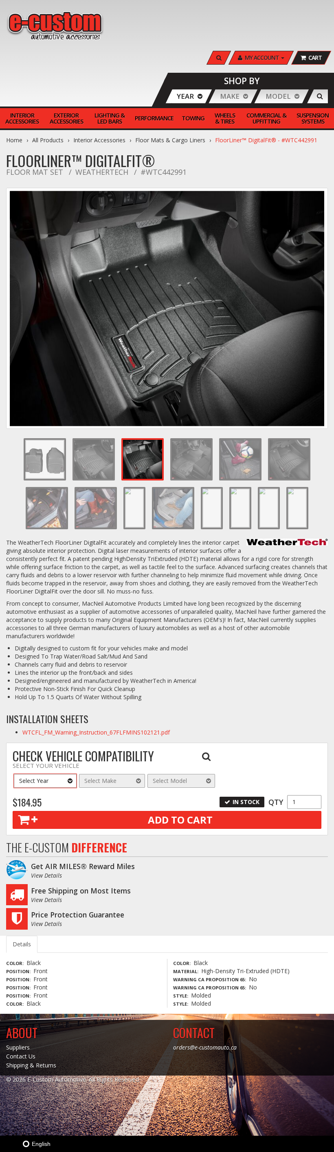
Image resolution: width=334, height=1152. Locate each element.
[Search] (320, 96)
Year (185, 96)
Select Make (100, 781)
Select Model (170, 781)
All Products (48, 140)
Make (230, 96)
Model (278, 96)
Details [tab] (22, 944)
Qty (275, 802)
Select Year (33, 781)
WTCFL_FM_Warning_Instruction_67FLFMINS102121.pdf (96, 732)
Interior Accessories (99, 140)
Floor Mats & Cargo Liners (170, 140)
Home (14, 140)
